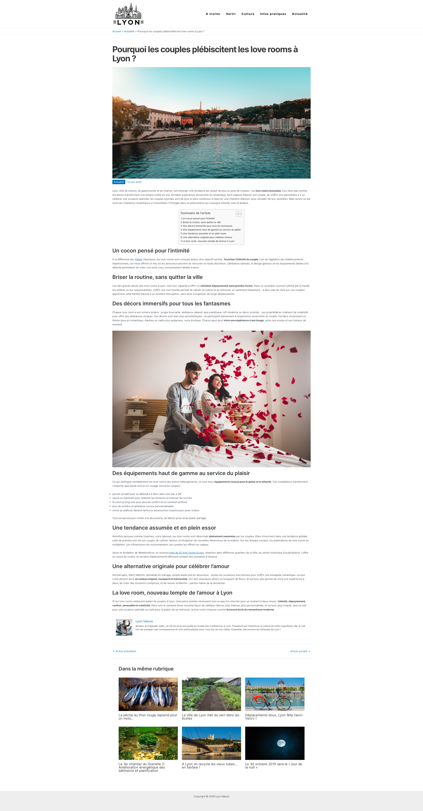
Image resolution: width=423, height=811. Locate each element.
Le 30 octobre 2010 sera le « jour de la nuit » (273, 765)
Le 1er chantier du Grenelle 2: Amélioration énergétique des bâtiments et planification (142, 767)
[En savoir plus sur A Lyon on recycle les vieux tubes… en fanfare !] (211, 743)
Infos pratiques (273, 14)
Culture (248, 14)
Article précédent (124, 651)
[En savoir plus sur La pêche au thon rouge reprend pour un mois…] (148, 694)
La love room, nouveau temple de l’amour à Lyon (208, 241)
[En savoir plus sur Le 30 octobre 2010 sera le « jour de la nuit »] (274, 743)
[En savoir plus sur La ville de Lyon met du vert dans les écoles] (211, 694)
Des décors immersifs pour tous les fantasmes (207, 226)
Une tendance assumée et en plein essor (204, 233)
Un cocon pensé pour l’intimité (198, 218)
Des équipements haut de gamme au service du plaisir (212, 229)
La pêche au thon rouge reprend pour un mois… (148, 716)
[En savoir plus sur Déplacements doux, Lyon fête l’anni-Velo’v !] (274, 694)
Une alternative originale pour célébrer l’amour (207, 237)
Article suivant (300, 651)
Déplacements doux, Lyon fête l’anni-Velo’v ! (274, 716)
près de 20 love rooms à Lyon (186, 552)
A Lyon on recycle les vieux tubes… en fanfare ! (209, 765)
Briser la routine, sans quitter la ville (202, 222)
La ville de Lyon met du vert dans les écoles (210, 716)
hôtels (138, 259)
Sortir (231, 14)
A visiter (213, 14)
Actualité (300, 14)
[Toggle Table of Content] (237, 214)
